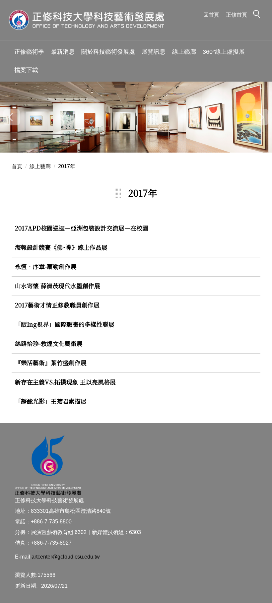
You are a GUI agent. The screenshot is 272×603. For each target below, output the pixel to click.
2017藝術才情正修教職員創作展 (57, 305)
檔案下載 (26, 70)
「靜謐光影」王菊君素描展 (51, 401)
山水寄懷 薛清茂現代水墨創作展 (57, 285)
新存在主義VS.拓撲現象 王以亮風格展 (65, 381)
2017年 (66, 166)
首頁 (17, 166)
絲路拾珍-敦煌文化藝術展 (49, 343)
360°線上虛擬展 (224, 51)
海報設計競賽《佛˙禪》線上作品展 (61, 247)
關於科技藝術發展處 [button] (108, 51)
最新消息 (63, 51)
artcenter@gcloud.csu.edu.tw (66, 557)
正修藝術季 (29, 51)
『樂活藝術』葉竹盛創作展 (51, 362)
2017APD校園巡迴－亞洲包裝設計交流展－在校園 (81, 228)
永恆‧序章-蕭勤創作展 (46, 266)
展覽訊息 (154, 51)
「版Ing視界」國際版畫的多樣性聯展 (64, 324)
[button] (258, 15)
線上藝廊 (184, 51)
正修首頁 (236, 15)
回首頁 (211, 15)
